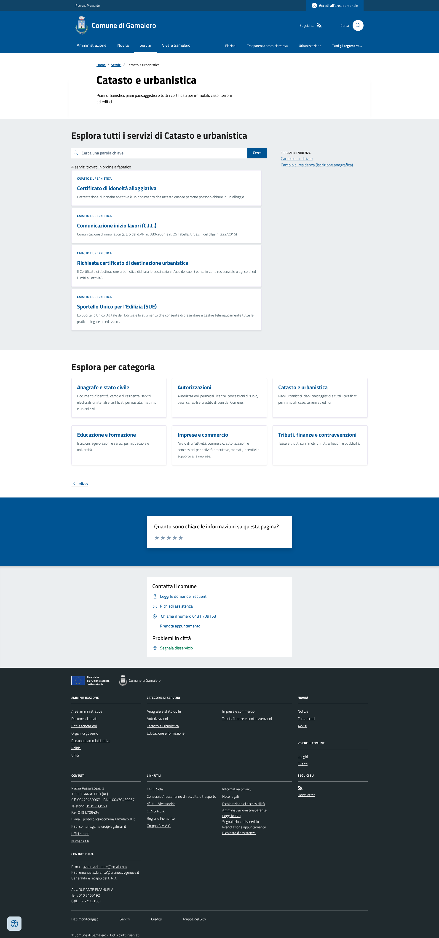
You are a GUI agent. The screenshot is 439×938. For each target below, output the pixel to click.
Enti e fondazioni (84, 726)
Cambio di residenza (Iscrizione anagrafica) (317, 165)
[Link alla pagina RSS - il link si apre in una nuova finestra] (319, 25)
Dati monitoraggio (84, 919)
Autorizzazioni (157, 718)
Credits (156, 919)
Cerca (257, 152)
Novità (123, 45)
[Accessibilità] (14, 923)
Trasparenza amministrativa (267, 45)
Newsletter (306, 794)
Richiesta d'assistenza (239, 832)
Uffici (75, 755)
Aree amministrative (86, 711)
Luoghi (303, 756)
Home (101, 65)
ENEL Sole (155, 789)
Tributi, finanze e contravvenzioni (247, 718)
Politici (76, 748)
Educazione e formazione (166, 733)
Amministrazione (91, 45)
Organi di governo (84, 733)
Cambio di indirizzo (297, 158)
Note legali (230, 796)
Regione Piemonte (87, 5)
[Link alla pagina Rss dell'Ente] (300, 788)
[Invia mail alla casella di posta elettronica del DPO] (105, 867)
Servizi (145, 45)
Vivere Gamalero (176, 45)
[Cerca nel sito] (356, 25)
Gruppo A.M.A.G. (159, 825)
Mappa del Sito (194, 919)
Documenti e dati (84, 718)
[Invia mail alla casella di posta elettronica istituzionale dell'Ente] (109, 819)
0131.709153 (96, 806)
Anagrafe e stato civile (164, 711)
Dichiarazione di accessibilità (243, 803)
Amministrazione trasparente (244, 810)
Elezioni (230, 45)
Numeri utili (80, 841)
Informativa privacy (237, 789)
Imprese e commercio (238, 711)
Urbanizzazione (310, 45)
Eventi (303, 764)
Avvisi (302, 726)
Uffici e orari (80, 833)
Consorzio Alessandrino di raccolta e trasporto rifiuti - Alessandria (181, 800)
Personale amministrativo (90, 740)
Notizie (303, 711)
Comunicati (306, 718)
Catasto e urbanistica (94, 178)
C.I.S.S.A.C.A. (156, 811)
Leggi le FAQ (231, 816)
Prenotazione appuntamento (244, 827)
